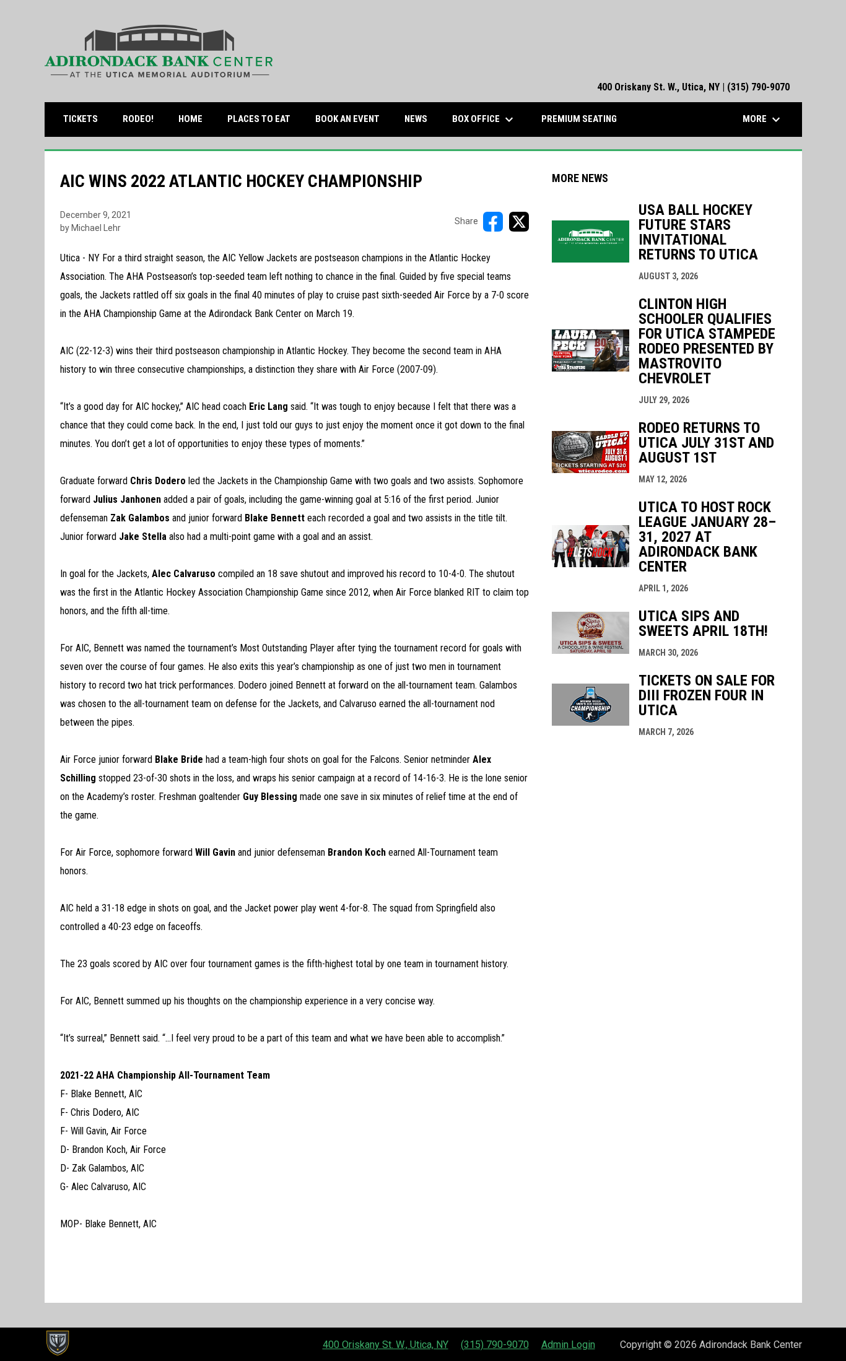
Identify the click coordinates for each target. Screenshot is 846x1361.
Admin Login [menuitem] (568, 1344)
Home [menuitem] (190, 118)
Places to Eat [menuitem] (263, 118)
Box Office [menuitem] (484, 119)
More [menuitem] (763, 119)
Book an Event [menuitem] (347, 118)
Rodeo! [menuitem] (138, 118)
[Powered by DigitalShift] (57, 1343)
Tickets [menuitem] (85, 118)
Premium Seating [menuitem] (579, 118)
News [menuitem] (415, 118)
